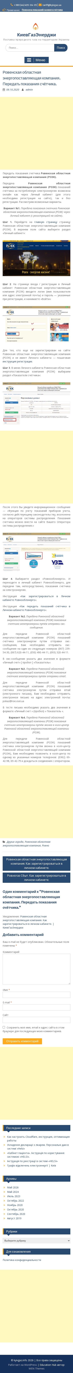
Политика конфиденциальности (22, 1260)
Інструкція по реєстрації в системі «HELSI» (32, 1161)
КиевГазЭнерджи (36, 35)
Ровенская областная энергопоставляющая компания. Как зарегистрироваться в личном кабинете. (36, 863)
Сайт (6, 1015)
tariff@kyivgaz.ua (52, 5)
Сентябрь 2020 (16, 1214)
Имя (6, 990)
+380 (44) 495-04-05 (25, 5)
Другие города (15, 841)
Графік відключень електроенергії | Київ (31, 1165)
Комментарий (11, 952)
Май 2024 (13, 1191)
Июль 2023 (13, 1196)
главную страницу (45, 222)
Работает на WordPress (22, 1364)
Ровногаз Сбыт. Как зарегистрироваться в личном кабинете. (36, 878)
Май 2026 (13, 1187)
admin (29, 89)
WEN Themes (36, 1368)
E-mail (7, 1002)
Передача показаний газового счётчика (42, 9)
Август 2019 (14, 1218)
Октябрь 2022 (15, 1200)
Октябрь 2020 (15, 1209)
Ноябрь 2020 (15, 1205)
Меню (40, 60)
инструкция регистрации (17, 361)
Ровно (45, 845)
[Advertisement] (36, 133)
